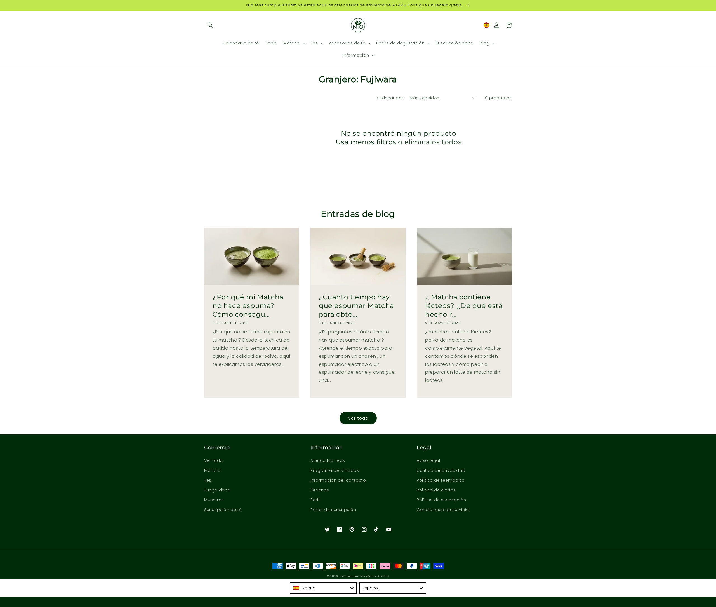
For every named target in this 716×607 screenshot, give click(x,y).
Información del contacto (338, 480)
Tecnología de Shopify (371, 576)
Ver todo (358, 418)
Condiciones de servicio (443, 509)
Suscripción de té (223, 509)
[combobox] (323, 588)
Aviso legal (428, 460)
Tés (207, 480)
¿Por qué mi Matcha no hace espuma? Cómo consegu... (248, 305)
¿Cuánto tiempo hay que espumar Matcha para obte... (356, 305)
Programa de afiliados (334, 470)
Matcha (212, 470)
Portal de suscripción (333, 509)
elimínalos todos (433, 142)
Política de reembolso (441, 480)
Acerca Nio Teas (327, 460)
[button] (210, 25)
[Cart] (509, 25)
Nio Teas (346, 576)
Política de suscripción (441, 500)
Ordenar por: (390, 98)
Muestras (214, 500)
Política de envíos (436, 490)
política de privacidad (441, 470)
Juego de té (217, 490)
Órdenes (319, 490)
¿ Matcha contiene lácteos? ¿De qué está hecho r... (464, 305)
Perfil (315, 500)
